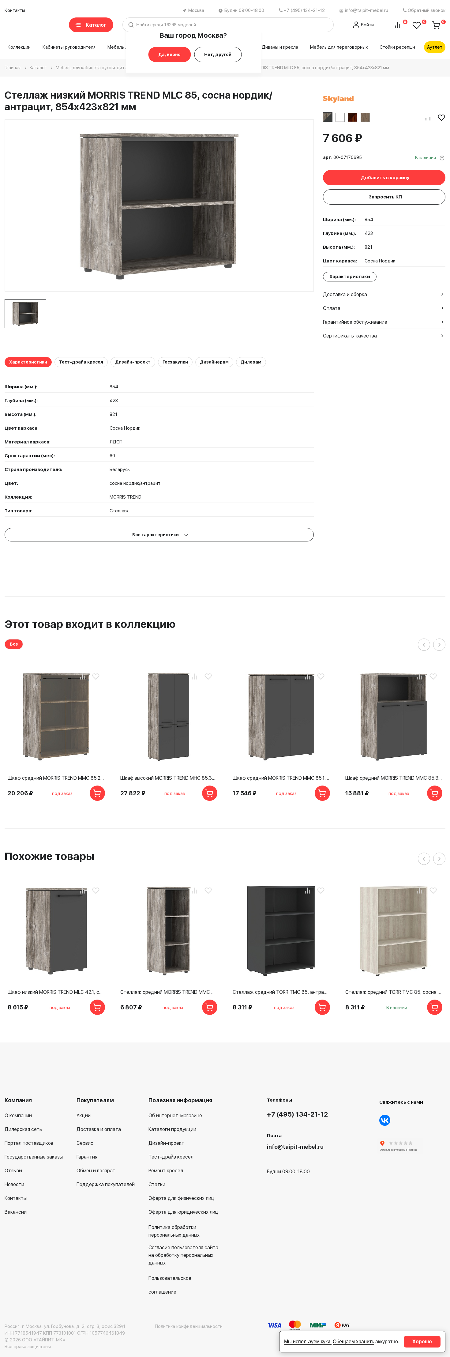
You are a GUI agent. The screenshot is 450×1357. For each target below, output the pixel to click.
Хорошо (422, 1341)
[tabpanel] (25, 313)
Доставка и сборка (345, 294)
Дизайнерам (214, 362)
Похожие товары (49, 856)
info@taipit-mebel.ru (366, 10)
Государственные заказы (34, 1157)
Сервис (85, 1143)
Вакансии (16, 1212)
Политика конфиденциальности (189, 1326)
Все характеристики (156, 534)
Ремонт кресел (165, 1171)
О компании (18, 1115)
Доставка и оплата (99, 1129)
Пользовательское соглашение (169, 1285)
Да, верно (169, 54)
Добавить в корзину (385, 177)
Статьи (156, 1184)
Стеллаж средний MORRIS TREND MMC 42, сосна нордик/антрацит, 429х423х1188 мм (169, 992)
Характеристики (28, 362)
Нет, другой (217, 54)
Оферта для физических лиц (181, 1198)
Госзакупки (175, 362)
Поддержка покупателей (106, 1184)
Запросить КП (385, 197)
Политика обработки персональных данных (174, 1231)
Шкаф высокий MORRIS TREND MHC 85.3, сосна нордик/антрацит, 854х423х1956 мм (169, 778)
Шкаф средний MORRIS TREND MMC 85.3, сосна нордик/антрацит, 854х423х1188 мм (394, 778)
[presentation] (424, 645)
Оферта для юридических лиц (183, 1212)
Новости (14, 1184)
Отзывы (13, 1171)
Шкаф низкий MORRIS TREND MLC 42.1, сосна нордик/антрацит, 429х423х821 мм (56, 992)
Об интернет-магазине (175, 1115)
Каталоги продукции (172, 1129)
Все (14, 644)
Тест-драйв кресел (81, 362)
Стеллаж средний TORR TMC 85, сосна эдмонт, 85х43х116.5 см (394, 992)
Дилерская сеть (23, 1129)
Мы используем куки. (308, 1341)
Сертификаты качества (350, 336)
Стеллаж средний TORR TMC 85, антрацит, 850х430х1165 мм (281, 992)
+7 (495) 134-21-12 (304, 10)
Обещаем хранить (353, 1341)
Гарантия (87, 1157)
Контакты (15, 10)
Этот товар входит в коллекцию (90, 624)
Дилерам (251, 362)
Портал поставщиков (29, 1143)
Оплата (331, 308)
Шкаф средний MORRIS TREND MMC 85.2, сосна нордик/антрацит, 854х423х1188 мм (56, 778)
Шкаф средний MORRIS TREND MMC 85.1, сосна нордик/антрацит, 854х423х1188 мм (281, 778)
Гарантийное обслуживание (355, 322)
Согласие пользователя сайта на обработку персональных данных (183, 1255)
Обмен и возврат (96, 1171)
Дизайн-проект (133, 362)
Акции (84, 1115)
